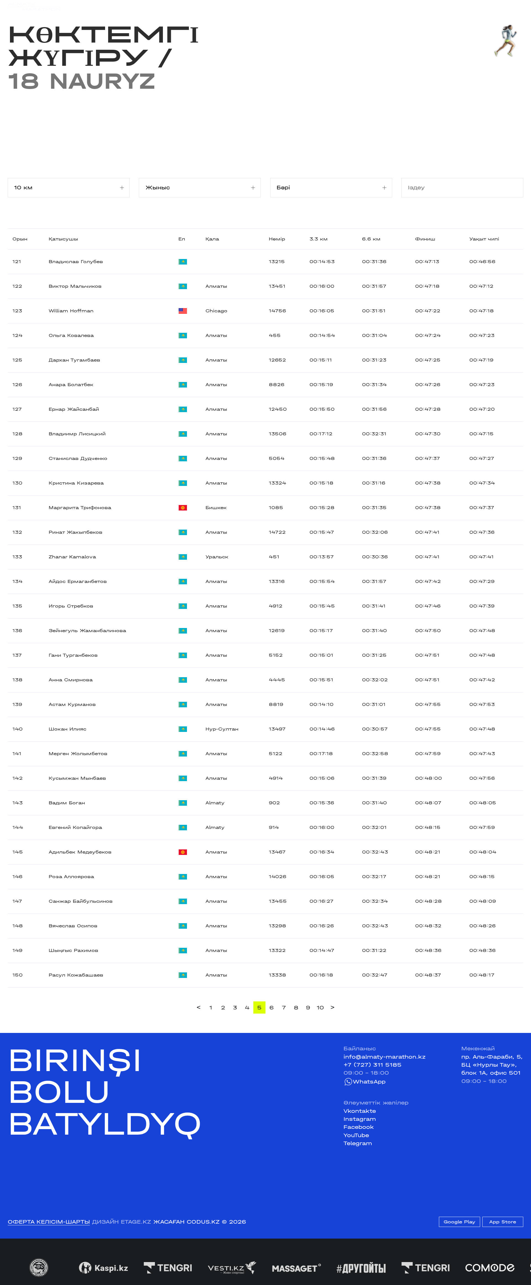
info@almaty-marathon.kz (384, 1057)
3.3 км (318, 239)
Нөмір (277, 239)
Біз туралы (355, 7)
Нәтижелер (176, 7)
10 (320, 1007)
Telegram (357, 1143)
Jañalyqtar (272, 7)
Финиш (425, 239)
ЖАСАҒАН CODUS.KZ (186, 1222)
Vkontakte (359, 1111)
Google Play (459, 1221)
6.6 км (371, 239)
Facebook (358, 1127)
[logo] (34, 7)
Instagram (359, 1119)
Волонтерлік (313, 7)
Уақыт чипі (484, 239)
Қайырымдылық (224, 7)
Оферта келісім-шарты (49, 1222)
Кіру (517, 7)
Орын (19, 239)
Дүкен (455, 7)
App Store (502, 1221)
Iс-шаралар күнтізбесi (119, 7)
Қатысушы (63, 239)
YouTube (356, 1135)
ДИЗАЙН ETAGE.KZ (121, 1222)
